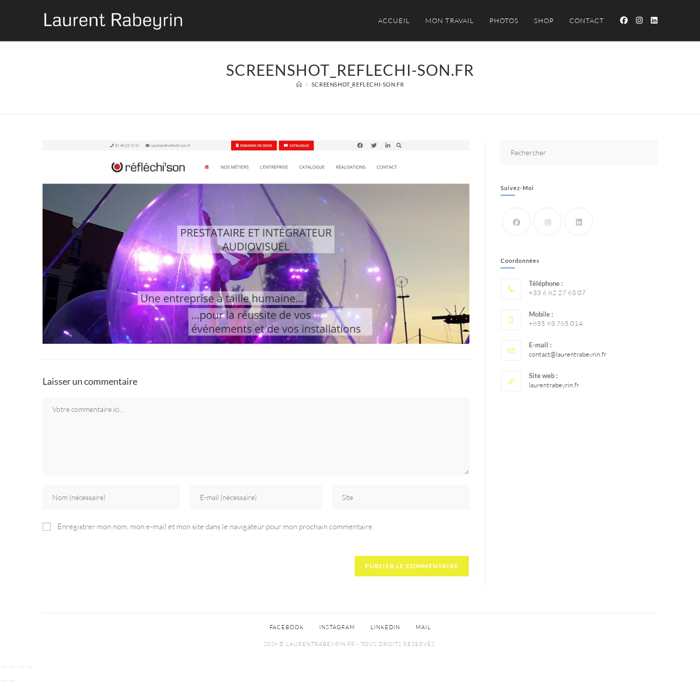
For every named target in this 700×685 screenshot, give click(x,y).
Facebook (287, 627)
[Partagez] (21, 667)
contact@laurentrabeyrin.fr (567, 354)
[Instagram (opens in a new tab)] (639, 20)
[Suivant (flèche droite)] (12, 681)
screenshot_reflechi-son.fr (358, 84)
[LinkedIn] (579, 221)
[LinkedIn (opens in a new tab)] (654, 20)
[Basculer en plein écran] (12, 667)
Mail (423, 627)
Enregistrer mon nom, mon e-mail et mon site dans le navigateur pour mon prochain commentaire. (215, 526)
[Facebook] (516, 221)
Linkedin (385, 627)
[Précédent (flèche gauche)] (3, 681)
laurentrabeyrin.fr (554, 385)
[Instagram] (547, 221)
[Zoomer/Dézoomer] (3, 667)
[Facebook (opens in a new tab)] (624, 20)
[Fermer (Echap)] (29, 667)
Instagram (337, 627)
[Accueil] (299, 84)
